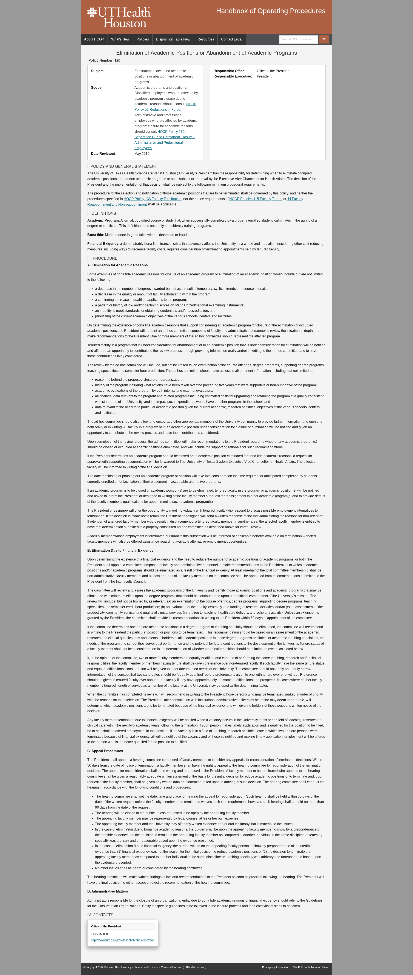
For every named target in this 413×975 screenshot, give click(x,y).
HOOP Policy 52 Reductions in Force (165, 106)
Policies (143, 39)
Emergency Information (275, 967)
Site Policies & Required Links (310, 967)
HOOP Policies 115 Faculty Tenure (255, 199)
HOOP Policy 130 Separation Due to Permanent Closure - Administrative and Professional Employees (164, 140)
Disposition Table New (173, 39)
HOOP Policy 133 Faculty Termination (153, 199)
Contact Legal (231, 39)
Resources (205, 39)
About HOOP (94, 39)
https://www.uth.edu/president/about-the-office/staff (122, 940)
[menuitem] (94, 39)
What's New (120, 39)
